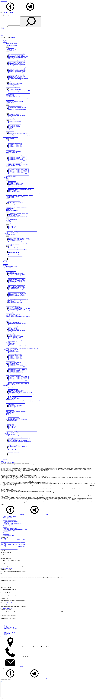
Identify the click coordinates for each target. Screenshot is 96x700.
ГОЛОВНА (5, 40)
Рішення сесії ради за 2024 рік (15, 144)
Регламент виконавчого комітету (15, 122)
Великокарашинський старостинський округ (18, 56)
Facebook (22, 514)
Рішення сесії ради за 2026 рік (15, 148)
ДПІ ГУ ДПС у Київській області (15, 89)
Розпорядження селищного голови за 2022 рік (18, 170)
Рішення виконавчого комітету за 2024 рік (17, 159)
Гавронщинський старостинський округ (17, 57)
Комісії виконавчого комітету (14, 124)
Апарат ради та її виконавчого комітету (14, 101)
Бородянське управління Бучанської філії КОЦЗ (19, 90)
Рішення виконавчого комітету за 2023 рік (17, 158)
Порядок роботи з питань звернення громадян (18, 238)
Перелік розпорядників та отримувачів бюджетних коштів (21, 188)
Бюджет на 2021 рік (12, 127)
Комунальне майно (10, 192)
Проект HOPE (6, 522)
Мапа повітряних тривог (11, 43)
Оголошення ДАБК (12, 219)
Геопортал (5, 531)
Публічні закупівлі (10, 222)
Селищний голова (10, 95)
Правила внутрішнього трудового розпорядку (16, 109)
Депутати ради (9, 128)
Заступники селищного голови (13, 96)
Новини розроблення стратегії (15, 83)
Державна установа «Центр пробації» (16, 91)
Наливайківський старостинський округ (17, 70)
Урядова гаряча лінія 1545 (14, 240)
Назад (7, 46)
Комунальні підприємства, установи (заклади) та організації (19, 195)
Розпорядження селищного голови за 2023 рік (18, 171)
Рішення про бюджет (13, 182)
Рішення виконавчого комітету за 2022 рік (17, 157)
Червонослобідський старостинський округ (18, 78)
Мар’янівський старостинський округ (16, 68)
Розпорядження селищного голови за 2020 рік (18, 168)
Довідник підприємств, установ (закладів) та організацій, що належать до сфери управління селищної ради (30, 193)
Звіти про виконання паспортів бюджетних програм (20, 185)
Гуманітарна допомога (8, 524)
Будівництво (8, 209)
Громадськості (6, 233)
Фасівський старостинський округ (16, 77)
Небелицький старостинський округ (16, 71)
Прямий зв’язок (6, 633)
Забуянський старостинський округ (16, 58)
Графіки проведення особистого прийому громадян (19, 243)
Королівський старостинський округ (16, 63)
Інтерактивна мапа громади (9, 530)
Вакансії (7, 103)
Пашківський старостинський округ (16, 74)
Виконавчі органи (10, 102)
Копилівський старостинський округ (16, 62)
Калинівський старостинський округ (16, 64)
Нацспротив (11, 228)
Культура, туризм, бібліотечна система (14, 202)
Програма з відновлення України (10, 521)
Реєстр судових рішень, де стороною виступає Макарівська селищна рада (22, 135)
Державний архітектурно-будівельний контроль (16, 216)
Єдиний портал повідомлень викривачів (17, 116)
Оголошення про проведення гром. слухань (18, 213)
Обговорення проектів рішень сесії (13, 151)
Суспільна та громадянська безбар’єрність (17, 249)
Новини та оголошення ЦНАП (13, 232)
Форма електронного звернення (13, 244)
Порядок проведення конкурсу (15, 106)
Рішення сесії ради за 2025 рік (15, 147)
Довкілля (8, 220)
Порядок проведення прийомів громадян (17, 241)
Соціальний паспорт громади (12, 84)
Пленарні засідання (10, 131)
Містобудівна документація (12, 210)
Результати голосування (13, 140)
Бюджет (7, 178)
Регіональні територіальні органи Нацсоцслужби (19, 93)
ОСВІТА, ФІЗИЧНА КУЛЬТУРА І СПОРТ (15, 196)
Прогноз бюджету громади (14, 191)
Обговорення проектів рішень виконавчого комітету (17, 164)
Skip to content (4, 1)
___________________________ (15, 250)
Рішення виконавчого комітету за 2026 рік (17, 162)
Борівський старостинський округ (16, 55)
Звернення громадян (10, 234)
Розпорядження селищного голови (13, 165)
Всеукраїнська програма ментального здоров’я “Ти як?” (15, 529)
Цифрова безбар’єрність (13, 247)
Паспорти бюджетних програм (15, 184)
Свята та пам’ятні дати (11, 85)
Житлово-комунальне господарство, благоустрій (16, 207)
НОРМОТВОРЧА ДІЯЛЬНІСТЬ (10, 137)
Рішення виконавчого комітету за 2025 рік (17, 160)
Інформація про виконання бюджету (16, 183)
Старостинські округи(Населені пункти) (11, 50)
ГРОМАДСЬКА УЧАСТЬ (9, 632)
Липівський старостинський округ (16, 65)
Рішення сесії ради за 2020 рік (15, 141)
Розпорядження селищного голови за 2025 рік (18, 173)
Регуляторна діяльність (11, 176)
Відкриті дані (6, 177)
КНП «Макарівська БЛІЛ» (14, 201)
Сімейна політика (10, 206)
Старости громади (10, 100)
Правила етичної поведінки (12, 110)
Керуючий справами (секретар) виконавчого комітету (18, 98)
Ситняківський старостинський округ (16, 76)
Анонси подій (11, 204)
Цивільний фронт (12, 227)
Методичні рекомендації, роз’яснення (16, 115)
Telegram (46, 514)
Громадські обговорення (13, 214)
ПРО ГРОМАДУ (7, 44)
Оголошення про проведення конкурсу (17, 107)
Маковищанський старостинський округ (17, 66)
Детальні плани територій (14, 215)
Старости (5, 527)
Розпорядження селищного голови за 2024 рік (18, 172)
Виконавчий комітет (10, 119)
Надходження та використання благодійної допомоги (20, 189)
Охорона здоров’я (10, 197)
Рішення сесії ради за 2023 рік (15, 143)
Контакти (3, 636)
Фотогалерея (6, 534)
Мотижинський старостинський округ (17, 69)
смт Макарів (11, 48)
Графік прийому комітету (14, 125)
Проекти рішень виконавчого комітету (14, 163)
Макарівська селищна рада (6, 14)
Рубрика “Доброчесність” (14, 118)
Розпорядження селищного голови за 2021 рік (18, 169)
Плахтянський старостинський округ (16, 75)
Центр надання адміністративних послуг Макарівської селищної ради (21, 231)
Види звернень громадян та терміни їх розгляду (19, 239)
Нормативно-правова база (14, 237)
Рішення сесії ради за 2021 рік (15, 145)
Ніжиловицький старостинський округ (17, 72)
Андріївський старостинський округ (16, 54)
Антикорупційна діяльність (12, 111)
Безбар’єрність (9, 245)
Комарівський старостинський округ (16, 61)
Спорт (4, 532)
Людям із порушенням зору (8, 12)
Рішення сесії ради (10, 138)
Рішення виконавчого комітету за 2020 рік (17, 154)
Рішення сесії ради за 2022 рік (15, 146)
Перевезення (8, 221)
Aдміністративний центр (11, 45)
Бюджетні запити (12, 181)
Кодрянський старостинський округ (16, 52)
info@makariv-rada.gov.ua (25, 666)
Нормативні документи (13, 114)
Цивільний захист (10, 223)
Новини (5, 260)
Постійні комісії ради (10, 129)
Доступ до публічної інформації (10, 516)
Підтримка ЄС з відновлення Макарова (12, 523)
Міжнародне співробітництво (9, 520)
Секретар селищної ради (11, 97)
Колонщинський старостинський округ (17, 59)
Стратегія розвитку (10, 81)
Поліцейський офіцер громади (10, 528)
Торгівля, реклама (10, 208)
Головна (2, 461)
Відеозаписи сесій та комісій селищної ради (18, 133)
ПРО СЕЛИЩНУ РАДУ (8, 94)
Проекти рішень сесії (10, 150)
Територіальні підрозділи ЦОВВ (13, 87)
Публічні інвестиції (12, 190)
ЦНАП (4, 229)
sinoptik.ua (12, 37)
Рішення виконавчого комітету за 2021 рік (17, 156)
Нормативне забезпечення (11, 134)
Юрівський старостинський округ (16, 79)
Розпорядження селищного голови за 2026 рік (18, 175)
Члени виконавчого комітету (14, 121)
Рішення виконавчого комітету (15, 126)
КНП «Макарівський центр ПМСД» (16, 199)
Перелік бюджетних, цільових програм (17, 186)
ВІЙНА (5, 42)
